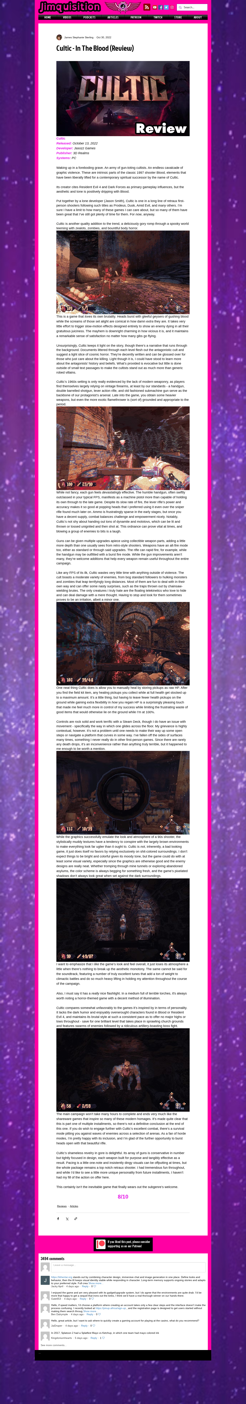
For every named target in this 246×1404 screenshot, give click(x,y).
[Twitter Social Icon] (166, 7)
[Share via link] (75, 1218)
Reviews (62, 1206)
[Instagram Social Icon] (172, 7)
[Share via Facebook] (58, 1218)
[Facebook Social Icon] (160, 7)
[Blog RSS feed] (146, 7)
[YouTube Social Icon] (155, 7)
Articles (74, 1206)
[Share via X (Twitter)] (67, 1218)
